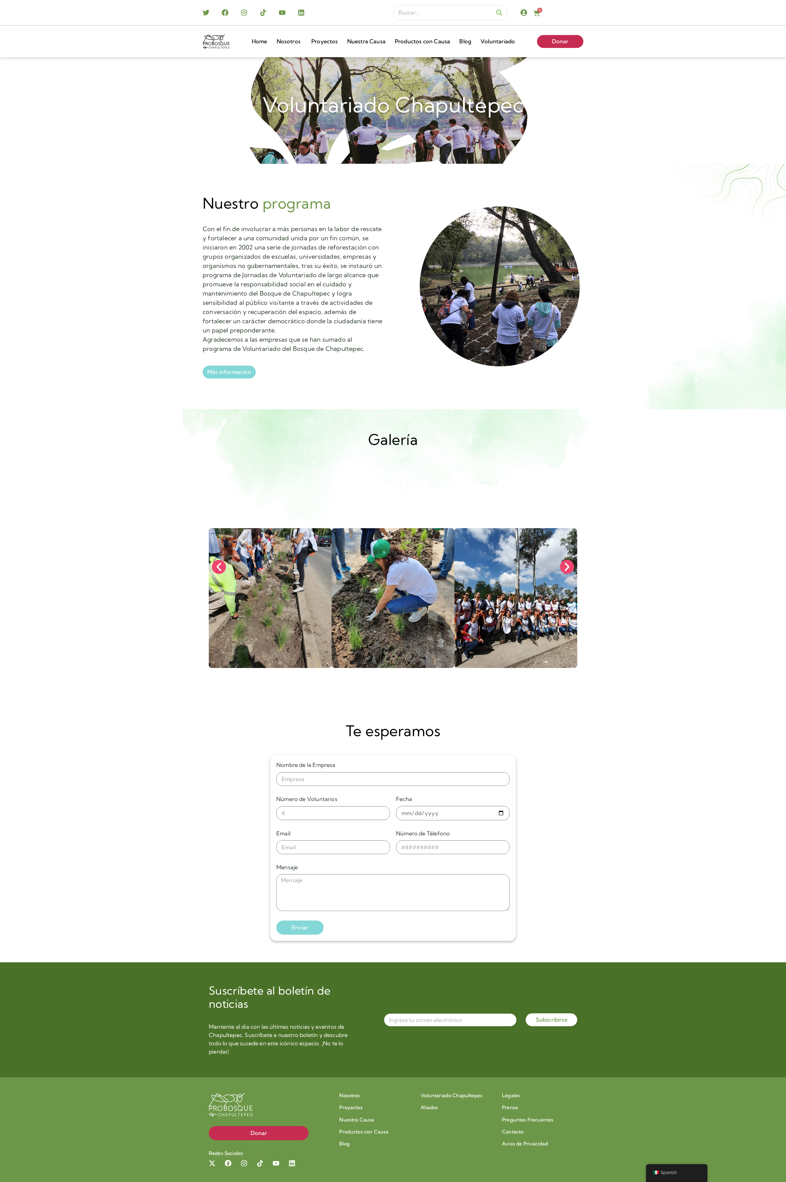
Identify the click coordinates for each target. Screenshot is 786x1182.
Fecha (404, 799)
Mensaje (287, 867)
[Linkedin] (301, 12)
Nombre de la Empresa (306, 764)
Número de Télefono (423, 833)
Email (283, 833)
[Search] (499, 12)
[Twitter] (206, 12)
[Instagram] (244, 12)
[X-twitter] (212, 1163)
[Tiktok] (263, 12)
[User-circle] (523, 12)
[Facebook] (225, 12)
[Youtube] (282, 12)
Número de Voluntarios (306, 799)
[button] (219, 567)
